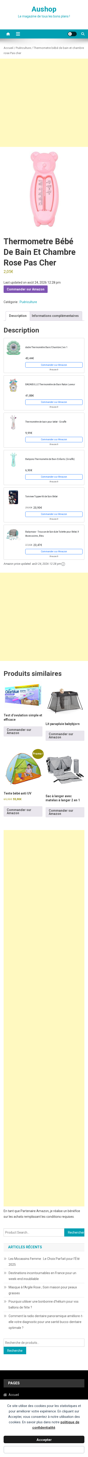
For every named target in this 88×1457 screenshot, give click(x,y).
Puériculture (23, 48)
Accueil (8, 48)
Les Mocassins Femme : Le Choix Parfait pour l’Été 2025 (44, 1261)
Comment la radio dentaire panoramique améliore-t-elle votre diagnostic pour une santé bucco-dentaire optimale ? (46, 1322)
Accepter (44, 1440)
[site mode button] (72, 34)
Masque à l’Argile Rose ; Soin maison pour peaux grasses (43, 1290)
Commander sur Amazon (25, 289)
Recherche (15, 1350)
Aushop (44, 9)
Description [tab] (18, 316)
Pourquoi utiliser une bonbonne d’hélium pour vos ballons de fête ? (44, 1304)
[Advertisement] (44, 103)
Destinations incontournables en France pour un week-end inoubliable (42, 1276)
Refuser (44, 1450)
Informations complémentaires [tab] (55, 316)
